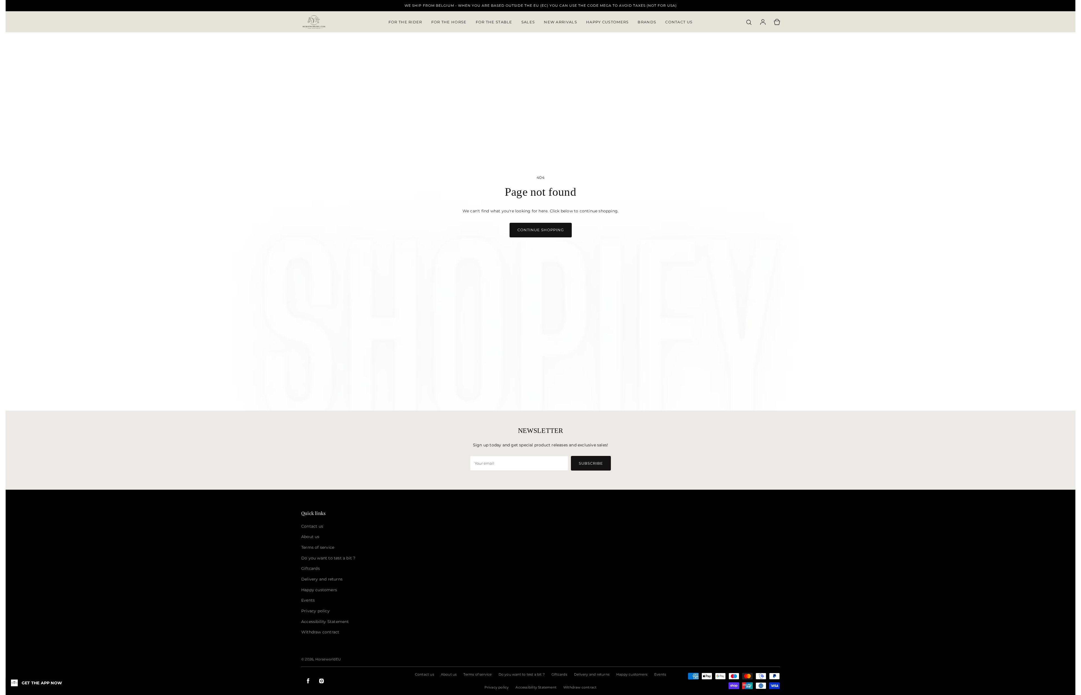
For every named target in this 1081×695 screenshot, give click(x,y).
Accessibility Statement (536, 687)
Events (660, 674)
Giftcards (559, 674)
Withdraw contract (580, 687)
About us (449, 674)
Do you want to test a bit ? (522, 674)
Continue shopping (540, 230)
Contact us (424, 674)
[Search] (749, 22)
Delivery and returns (591, 674)
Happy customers (631, 674)
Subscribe (591, 463)
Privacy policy (496, 687)
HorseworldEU (328, 659)
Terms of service (477, 674)
